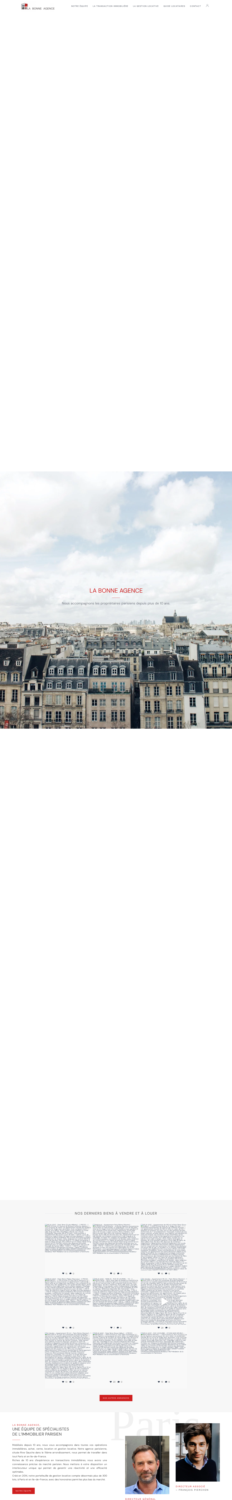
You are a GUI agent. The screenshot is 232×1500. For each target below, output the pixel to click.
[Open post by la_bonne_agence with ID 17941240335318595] (68, 1247)
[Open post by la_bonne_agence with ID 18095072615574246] (116, 1247)
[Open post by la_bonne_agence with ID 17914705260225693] (116, 1355)
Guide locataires (174, 6)
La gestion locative (146, 6)
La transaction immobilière (110, 6)
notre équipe (23, 1491)
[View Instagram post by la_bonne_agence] (88, 1266)
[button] (208, 6)
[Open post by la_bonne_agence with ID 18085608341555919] (68, 1301)
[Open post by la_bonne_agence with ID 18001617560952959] (164, 1355)
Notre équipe (79, 6)
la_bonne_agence (68, 1227)
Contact (195, 6)
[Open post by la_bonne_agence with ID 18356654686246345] (164, 1247)
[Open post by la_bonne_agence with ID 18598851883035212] (116, 1301)
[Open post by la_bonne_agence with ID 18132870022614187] (68, 1355)
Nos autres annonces (116, 1398)
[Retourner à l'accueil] (37, 6)
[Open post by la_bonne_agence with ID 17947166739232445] (164, 1301)
